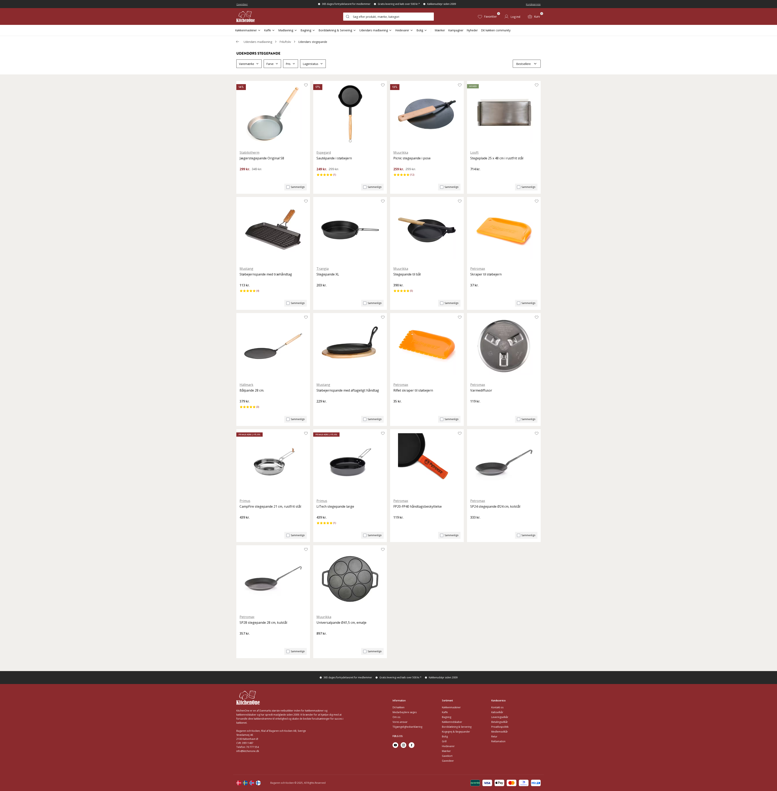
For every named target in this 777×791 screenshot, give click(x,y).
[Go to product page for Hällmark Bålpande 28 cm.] (273, 346)
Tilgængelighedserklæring (407, 727)
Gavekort (447, 756)
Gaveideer (242, 4)
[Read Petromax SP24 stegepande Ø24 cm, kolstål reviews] (474, 524)
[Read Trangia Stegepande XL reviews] (320, 292)
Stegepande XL (327, 274)
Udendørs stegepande (312, 42)
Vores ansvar (400, 722)
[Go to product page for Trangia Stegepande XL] (350, 230)
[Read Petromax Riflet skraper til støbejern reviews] (397, 408)
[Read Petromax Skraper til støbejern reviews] (474, 292)
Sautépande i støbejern (334, 158)
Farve (270, 64)
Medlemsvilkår (499, 731)
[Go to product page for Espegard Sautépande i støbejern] (350, 114)
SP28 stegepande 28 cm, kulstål (263, 622)
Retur (494, 736)
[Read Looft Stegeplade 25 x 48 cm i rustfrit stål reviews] (474, 176)
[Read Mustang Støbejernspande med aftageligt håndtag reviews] (320, 408)
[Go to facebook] (411, 745)
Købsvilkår (497, 712)
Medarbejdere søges (405, 712)
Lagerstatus (310, 64)
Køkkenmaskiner (246, 30)
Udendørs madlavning (373, 30)
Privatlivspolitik (499, 727)
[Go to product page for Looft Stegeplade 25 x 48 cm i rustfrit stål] (504, 114)
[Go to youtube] (395, 745)
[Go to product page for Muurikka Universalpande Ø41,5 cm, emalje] (350, 578)
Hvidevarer (402, 30)
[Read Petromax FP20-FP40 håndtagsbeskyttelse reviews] (397, 524)
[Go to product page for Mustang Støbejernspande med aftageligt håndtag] (350, 346)
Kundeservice (533, 4)
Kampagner (455, 30)
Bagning (305, 30)
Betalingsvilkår (499, 722)
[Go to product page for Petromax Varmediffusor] (504, 346)
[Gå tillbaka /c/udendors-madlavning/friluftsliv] (237, 41)
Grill (444, 741)
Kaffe (267, 30)
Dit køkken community (496, 30)
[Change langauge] (238, 782)
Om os (396, 717)
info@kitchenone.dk (247, 751)
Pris (288, 64)
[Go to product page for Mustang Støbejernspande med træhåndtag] (273, 230)
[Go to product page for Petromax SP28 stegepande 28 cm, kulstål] (273, 578)
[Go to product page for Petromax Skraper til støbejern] (504, 230)
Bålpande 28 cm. (252, 390)
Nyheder (472, 30)
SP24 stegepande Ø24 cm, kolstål (495, 506)
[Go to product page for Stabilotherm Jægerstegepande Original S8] (273, 114)
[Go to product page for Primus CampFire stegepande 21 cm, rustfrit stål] (273, 462)
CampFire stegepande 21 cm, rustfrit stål (270, 506)
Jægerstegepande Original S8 (262, 158)
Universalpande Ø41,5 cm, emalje (341, 622)
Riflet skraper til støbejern (413, 390)
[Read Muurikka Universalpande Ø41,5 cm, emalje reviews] (320, 640)
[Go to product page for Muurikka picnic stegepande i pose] (427, 114)
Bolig (419, 30)
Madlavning (285, 30)
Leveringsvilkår (499, 717)
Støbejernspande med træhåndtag (266, 274)
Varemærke (246, 64)
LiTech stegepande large (335, 506)
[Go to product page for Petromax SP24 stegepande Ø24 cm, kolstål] (504, 462)
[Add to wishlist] (306, 85)
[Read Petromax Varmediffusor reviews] (474, 408)
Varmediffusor (481, 390)
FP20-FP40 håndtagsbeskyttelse (417, 506)
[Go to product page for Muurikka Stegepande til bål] (427, 230)
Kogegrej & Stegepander (456, 731)
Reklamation (498, 741)
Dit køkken (398, 707)
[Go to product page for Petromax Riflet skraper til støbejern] (427, 346)
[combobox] (388, 17)
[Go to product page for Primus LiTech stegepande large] (350, 462)
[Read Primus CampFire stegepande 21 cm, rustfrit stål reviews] (244, 524)
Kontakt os (497, 707)
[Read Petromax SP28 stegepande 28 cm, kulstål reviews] (244, 640)
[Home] (245, 16)
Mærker (440, 30)
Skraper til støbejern (486, 274)
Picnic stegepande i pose (412, 158)
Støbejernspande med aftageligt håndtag (347, 390)
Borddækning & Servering (335, 30)
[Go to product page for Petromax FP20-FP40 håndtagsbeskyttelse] (427, 462)
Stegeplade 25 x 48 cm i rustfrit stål (496, 158)
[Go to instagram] (403, 745)
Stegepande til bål (407, 274)
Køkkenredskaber (452, 722)
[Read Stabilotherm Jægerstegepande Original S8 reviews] (244, 176)
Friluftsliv (285, 42)
